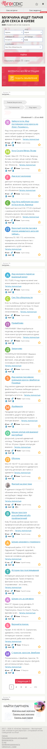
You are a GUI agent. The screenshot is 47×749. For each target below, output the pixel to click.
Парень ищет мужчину (23, 714)
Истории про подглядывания (25, 570)
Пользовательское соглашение (14, 738)
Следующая (22, 681)
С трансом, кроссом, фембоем (26, 652)
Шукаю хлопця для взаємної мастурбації (25, 433)
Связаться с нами (9, 746)
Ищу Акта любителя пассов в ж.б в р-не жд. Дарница (25, 203)
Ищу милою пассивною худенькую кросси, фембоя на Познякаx (26, 380)
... (30, 687)
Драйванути (17, 406)
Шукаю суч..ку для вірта (23, 598)
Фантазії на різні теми (22, 484)
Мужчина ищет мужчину (23, 711)
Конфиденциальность (11, 744)
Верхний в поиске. (20, 624)
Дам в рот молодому (21, 176)
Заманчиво (17, 348)
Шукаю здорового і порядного (26, 541)
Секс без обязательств (22, 297)
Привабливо (17, 323)
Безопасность (7, 740)
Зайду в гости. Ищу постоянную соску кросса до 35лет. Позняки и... (25, 124)
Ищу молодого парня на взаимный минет (23, 275)
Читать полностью (31, 139)
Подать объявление (26, 78)
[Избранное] (36, 4)
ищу (26, 29)
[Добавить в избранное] (39, 144)
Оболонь (16, 458)
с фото (26, 61)
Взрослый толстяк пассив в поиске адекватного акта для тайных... (25, 231)
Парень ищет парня (23, 717)
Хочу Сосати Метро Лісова (24, 150)
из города (29, 37)
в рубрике (9, 44)
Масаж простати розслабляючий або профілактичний (21, 515)
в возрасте (9, 37)
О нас (4, 742)
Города (5, 736)
